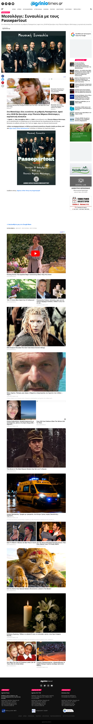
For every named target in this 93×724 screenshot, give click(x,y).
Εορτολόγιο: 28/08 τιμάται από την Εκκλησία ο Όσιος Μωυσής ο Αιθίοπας (83, 108)
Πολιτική (52, 9)
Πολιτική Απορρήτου (55, 716)
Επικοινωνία (31, 716)
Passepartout (51, 111)
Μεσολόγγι (18, 228)
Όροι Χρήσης (45, 716)
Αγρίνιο (19, 9)
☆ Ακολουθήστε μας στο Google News (19, 224)
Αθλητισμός (59, 9)
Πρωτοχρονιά (25, 228)
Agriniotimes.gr (6, 28)
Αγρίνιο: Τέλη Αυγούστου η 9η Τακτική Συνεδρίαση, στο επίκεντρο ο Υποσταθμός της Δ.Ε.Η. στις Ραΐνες (82, 79)
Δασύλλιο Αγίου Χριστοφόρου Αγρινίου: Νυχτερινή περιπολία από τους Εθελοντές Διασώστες (83, 91)
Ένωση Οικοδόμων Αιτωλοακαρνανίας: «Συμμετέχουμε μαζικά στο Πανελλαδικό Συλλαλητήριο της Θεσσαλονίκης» (83, 65)
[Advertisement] (40, 197)
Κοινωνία (46, 9)
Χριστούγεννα (33, 228)
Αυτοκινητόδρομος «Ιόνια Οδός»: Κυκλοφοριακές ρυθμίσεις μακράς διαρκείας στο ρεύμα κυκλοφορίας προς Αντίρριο (83, 97)
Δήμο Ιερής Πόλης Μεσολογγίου (19, 128)
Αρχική (14, 9)
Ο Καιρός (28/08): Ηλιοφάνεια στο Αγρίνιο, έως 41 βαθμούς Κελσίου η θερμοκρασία (82, 119)
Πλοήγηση (38, 716)
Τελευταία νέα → (81, 60)
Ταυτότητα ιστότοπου (69, 716)
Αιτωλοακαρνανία (28, 9)
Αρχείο (25, 716)
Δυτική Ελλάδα (38, 9)
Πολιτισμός (68, 9)
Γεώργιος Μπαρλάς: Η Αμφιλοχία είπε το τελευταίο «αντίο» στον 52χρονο (83, 85)
